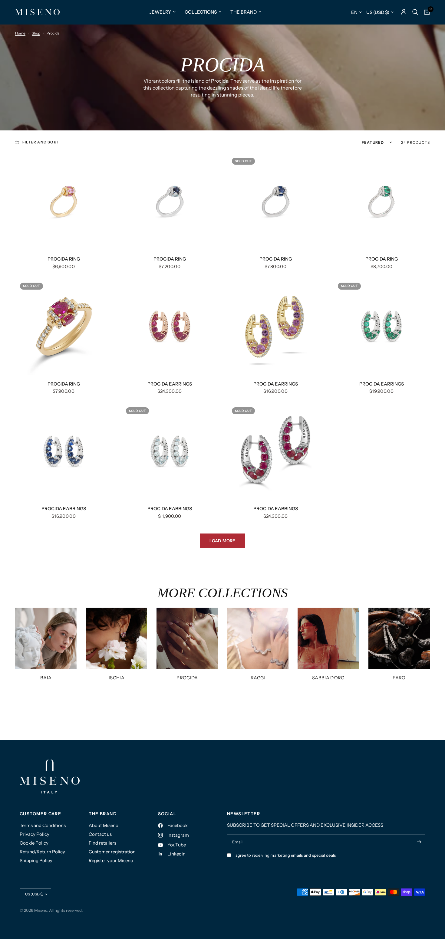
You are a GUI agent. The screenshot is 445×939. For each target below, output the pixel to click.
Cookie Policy (34, 843)
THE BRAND (103, 814)
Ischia (116, 677)
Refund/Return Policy (42, 852)
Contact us (100, 834)
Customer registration (112, 852)
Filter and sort (40, 142)
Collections (201, 12)
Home (20, 33)
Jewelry (160, 12)
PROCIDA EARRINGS (169, 384)
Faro (399, 677)
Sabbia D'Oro (328, 677)
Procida (187, 677)
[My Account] (403, 12)
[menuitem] (162, 12)
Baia (45, 677)
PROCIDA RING (64, 259)
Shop (36, 33)
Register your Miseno (111, 860)
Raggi (258, 677)
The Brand (243, 12)
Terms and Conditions (43, 825)
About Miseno (103, 825)
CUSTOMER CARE (40, 814)
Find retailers (102, 843)
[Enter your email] (419, 842)
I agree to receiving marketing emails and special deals (284, 855)
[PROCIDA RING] (63, 201)
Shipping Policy (36, 860)
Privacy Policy (34, 834)
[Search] (415, 12)
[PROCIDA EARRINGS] (169, 326)
